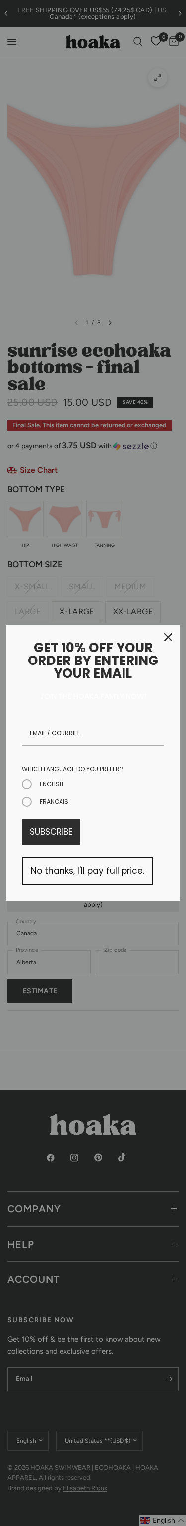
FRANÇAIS (54, 801)
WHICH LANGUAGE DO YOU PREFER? (72, 769)
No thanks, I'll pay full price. (87, 871)
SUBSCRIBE (51, 832)
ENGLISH (51, 784)
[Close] (168, 637)
